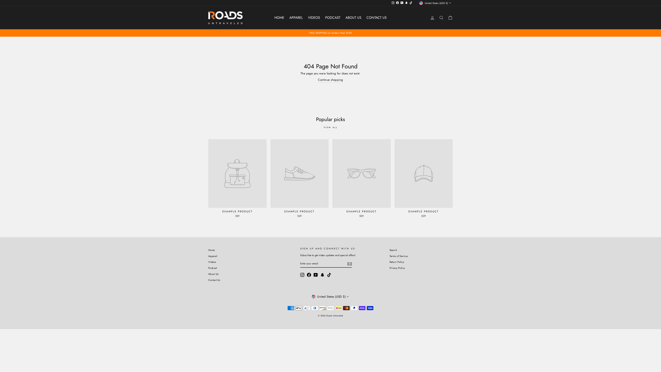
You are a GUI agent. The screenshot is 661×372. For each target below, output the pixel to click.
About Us (353, 17)
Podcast (332, 17)
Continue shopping (330, 80)
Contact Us (376, 17)
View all (331, 127)
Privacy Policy (397, 268)
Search (393, 250)
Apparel (296, 17)
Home (279, 17)
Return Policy (397, 262)
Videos (314, 17)
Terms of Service (399, 256)
